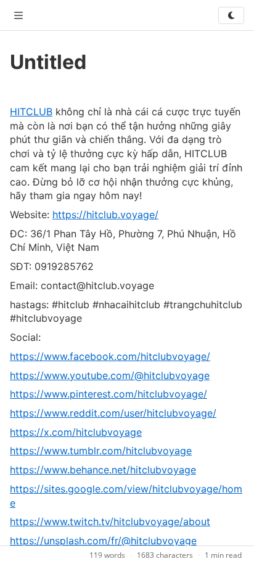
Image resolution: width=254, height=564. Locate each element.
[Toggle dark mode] (231, 15)
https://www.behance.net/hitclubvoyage (103, 470)
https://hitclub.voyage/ (105, 214)
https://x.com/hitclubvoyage (76, 432)
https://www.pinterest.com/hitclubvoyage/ (108, 394)
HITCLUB (31, 111)
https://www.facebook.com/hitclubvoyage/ (110, 356)
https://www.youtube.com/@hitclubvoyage (110, 375)
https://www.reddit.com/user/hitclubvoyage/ (113, 413)
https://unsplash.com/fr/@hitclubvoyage (103, 540)
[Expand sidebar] (18, 15)
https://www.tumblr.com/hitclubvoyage (101, 450)
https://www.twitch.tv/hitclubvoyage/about (110, 521)
